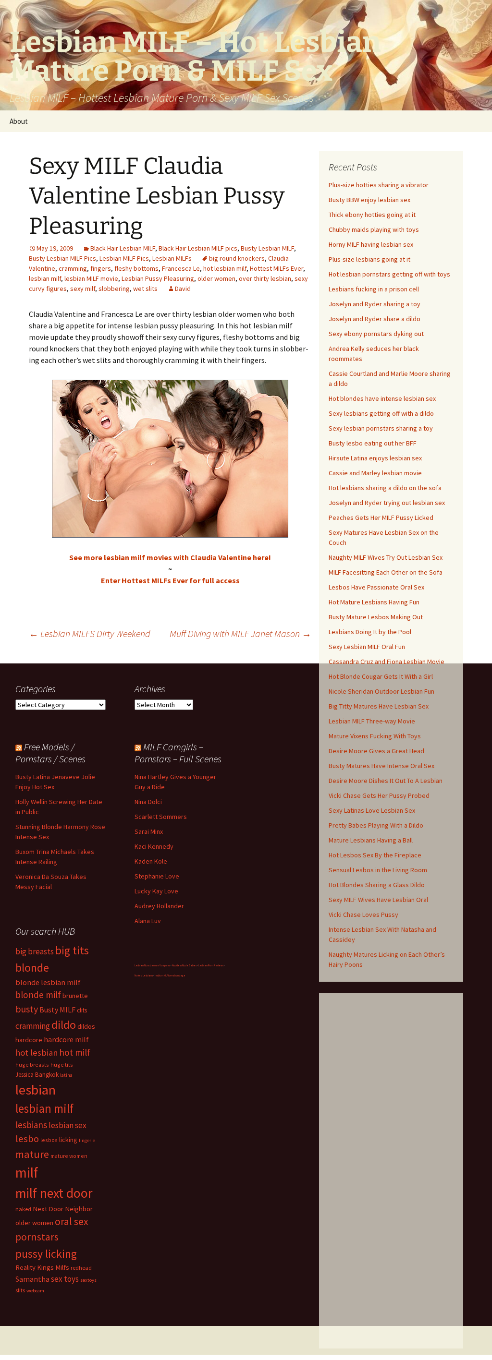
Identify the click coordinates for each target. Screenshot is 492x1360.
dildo (63, 1024)
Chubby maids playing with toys (374, 229)
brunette (75, 995)
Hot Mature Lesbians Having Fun (374, 602)
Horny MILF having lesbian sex (371, 244)
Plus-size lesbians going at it (369, 259)
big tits (72, 950)
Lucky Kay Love (156, 891)
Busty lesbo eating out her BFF (373, 443)
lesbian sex (67, 1125)
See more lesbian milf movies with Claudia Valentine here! (170, 557)
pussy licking (46, 1254)
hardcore (28, 1039)
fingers (100, 268)
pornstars (37, 1236)
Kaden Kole (151, 861)
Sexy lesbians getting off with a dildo (381, 413)
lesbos (49, 1139)
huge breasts (32, 1064)
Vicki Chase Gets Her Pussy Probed (379, 795)
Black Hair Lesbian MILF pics (198, 248)
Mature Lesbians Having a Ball (371, 840)
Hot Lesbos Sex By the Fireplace (375, 855)
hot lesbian (36, 1052)
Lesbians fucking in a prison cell (374, 289)
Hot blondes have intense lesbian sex (382, 398)
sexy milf (82, 288)
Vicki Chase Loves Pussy (363, 914)
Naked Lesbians (144, 975)
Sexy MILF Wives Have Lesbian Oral (378, 899)
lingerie (87, 1140)
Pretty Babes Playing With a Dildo (376, 825)
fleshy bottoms (136, 268)
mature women (68, 1155)
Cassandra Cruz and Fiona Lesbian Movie (386, 661)
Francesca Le (181, 268)
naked (23, 1209)
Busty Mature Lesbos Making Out (376, 617)
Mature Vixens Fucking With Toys (375, 736)
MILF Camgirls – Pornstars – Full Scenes (178, 753)
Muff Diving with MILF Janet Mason (240, 633)
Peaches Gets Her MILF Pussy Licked (381, 517)
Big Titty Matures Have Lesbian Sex (379, 706)
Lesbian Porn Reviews (210, 965)
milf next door (53, 1193)
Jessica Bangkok (37, 1075)
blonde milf (38, 994)
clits (82, 1010)
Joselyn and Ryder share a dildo (374, 318)
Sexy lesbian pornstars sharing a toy (381, 428)
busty (26, 1009)
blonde (32, 967)
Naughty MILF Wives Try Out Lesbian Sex (386, 557)
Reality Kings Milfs (42, 1267)
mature (32, 1154)
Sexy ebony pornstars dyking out (376, 333)
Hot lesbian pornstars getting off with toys (389, 274)
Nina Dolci (148, 801)
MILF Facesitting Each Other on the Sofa (386, 572)
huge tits (61, 1064)
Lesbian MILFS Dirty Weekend (89, 633)
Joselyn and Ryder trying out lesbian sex (387, 502)
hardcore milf (66, 1039)
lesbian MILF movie (91, 278)
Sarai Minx (149, 831)
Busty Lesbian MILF (267, 248)
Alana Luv (148, 920)
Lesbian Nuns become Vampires (152, 965)
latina (66, 1075)
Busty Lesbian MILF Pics (62, 258)
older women (216, 278)
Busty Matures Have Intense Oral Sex (381, 765)
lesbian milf (45, 278)
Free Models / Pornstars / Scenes (50, 753)
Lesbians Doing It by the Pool (370, 631)
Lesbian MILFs (172, 258)
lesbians (31, 1125)
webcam (35, 1291)
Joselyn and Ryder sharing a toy (374, 304)
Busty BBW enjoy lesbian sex (369, 199)
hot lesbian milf (224, 268)
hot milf (74, 1052)
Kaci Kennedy (154, 846)
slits (20, 1290)
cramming (73, 268)
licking (68, 1139)
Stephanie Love (157, 876)
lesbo (27, 1138)
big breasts (34, 951)
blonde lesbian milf (48, 982)
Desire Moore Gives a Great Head (376, 750)
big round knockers (237, 258)
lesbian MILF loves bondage (170, 975)
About (19, 121)
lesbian (35, 1089)
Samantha (32, 1279)
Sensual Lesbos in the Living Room (378, 870)
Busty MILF (57, 1009)
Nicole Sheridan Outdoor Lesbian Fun (381, 691)
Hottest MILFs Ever (276, 268)
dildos (86, 1026)
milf (26, 1172)
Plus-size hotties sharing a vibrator (379, 185)
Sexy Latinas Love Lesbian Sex (372, 810)
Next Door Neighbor (63, 1208)
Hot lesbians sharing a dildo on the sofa (385, 487)
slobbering (114, 288)
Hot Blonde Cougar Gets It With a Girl (381, 676)
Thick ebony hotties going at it (372, 214)
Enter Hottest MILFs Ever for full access (170, 580)
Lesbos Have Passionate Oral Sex (376, 587)
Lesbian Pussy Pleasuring (158, 278)
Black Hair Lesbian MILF (122, 248)
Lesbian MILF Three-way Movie (372, 721)
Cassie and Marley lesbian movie (375, 473)
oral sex (71, 1221)
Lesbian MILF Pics (124, 258)
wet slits (145, 288)
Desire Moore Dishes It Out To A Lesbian (386, 780)
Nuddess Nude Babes (184, 965)
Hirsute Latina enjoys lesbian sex (375, 458)
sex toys (65, 1279)
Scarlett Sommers (161, 816)
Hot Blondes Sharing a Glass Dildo (377, 884)
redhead (81, 1267)
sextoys (88, 1280)
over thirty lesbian (265, 278)
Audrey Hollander (159, 906)
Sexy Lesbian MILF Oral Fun (367, 646)
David (183, 288)
